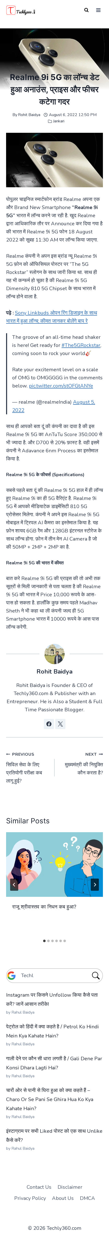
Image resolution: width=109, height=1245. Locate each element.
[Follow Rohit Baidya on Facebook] (49, 724)
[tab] (44, 941)
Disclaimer (70, 1187)
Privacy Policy (30, 1198)
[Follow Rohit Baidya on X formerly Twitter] (60, 724)
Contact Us (39, 1187)
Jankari (58, 121)
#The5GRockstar (81, 345)
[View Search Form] (86, 10)
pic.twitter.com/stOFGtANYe (61, 385)
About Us (63, 1198)
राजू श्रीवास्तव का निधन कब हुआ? (44, 907)
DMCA (87, 1198)
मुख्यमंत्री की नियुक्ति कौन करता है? (84, 764)
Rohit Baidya (29, 115)
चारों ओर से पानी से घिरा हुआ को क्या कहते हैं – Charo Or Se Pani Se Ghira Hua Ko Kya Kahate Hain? (49, 1099)
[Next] (95, 885)
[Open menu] (98, 10)
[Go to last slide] (14, 885)
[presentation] (54, 864)
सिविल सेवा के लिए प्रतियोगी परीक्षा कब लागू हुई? (24, 768)
